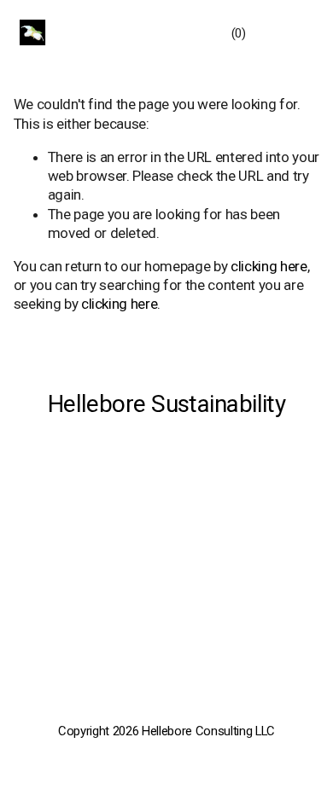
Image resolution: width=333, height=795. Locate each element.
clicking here (269, 266)
